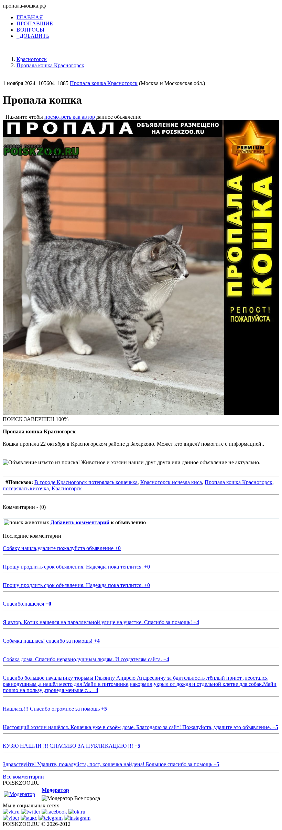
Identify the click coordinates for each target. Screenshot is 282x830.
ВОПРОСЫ (30, 30)
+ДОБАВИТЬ (33, 36)
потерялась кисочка (26, 488)
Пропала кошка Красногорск (104, 83)
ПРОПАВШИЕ (35, 23)
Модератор (55, 790)
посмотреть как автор (69, 117)
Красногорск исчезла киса (171, 482)
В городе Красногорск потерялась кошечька (86, 482)
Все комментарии (23, 777)
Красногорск (67, 488)
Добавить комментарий (80, 522)
